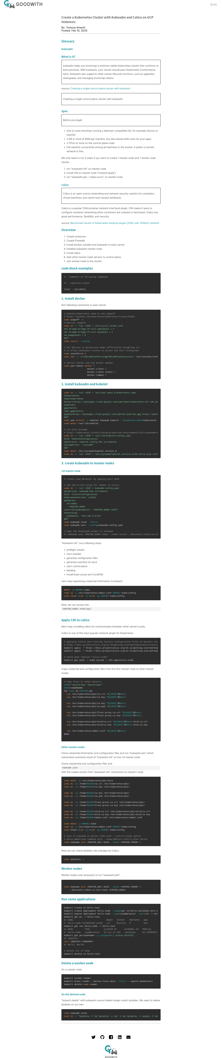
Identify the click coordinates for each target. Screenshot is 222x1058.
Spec (64, 111)
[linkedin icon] (120, 1038)
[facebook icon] (111, 1038)
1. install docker (73, 298)
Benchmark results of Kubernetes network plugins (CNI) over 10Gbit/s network (114, 223)
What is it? (68, 56)
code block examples (77, 268)
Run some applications (78, 899)
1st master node (70, 471)
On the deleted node (73, 994)
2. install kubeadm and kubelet (84, 384)
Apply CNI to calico (75, 620)
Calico (65, 184)
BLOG (213, 4)
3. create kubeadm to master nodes (87, 463)
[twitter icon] (93, 1038)
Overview (68, 229)
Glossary (68, 41)
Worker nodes (71, 868)
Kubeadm (67, 49)
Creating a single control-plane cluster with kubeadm (100, 88)
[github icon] (102, 1038)
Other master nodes (73, 747)
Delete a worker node (77, 963)
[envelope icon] (128, 1038)
